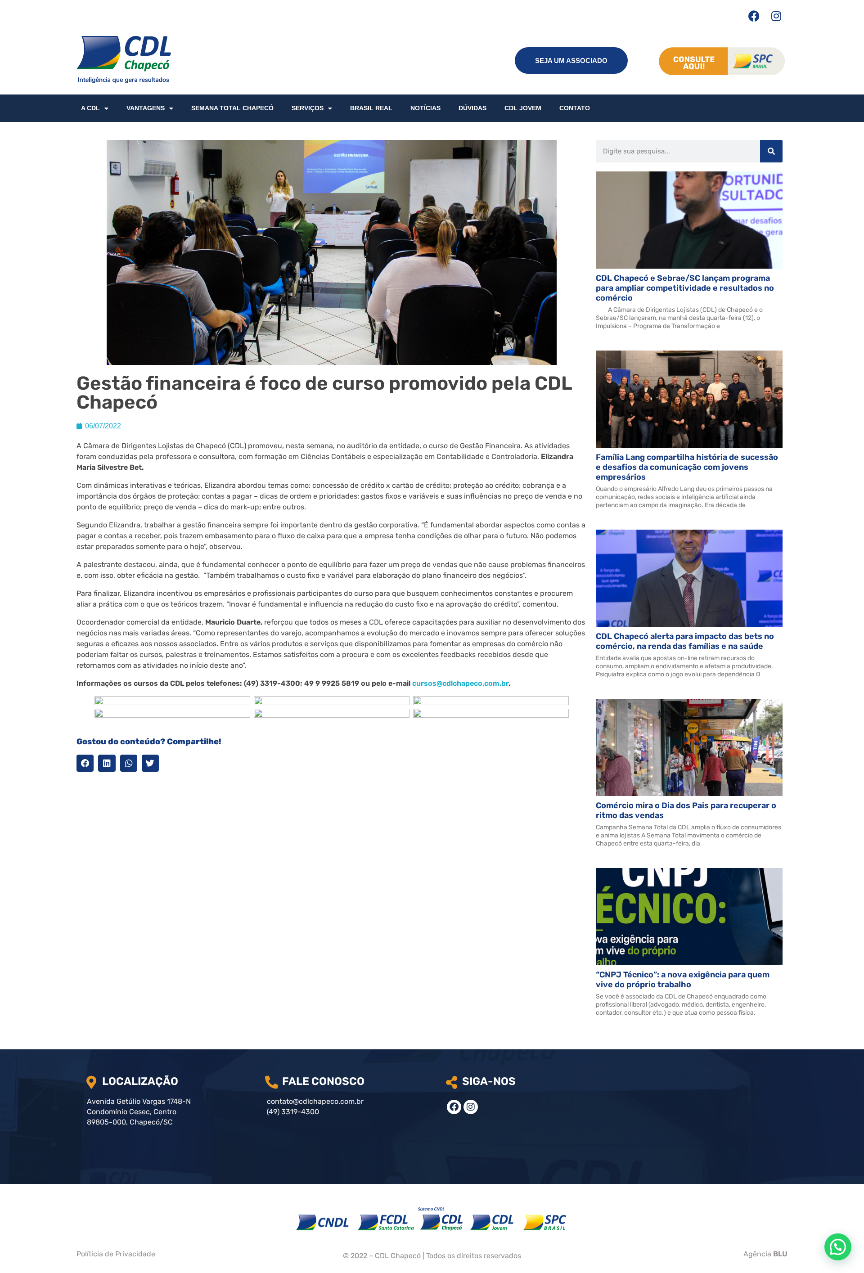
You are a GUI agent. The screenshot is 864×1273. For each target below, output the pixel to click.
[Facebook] (753, 15)
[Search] (771, 151)
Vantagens (145, 108)
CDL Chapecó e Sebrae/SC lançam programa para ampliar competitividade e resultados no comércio (685, 288)
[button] (85, 763)
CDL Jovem (522, 108)
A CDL (90, 108)
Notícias (425, 108)
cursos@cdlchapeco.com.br (460, 683)
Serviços (308, 108)
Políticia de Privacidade (115, 1254)
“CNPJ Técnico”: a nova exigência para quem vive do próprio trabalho (683, 980)
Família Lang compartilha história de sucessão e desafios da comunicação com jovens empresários (687, 467)
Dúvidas (472, 108)
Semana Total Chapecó (232, 108)
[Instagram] (776, 15)
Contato (574, 108)
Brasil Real (371, 108)
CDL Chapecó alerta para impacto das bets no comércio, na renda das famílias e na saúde (685, 641)
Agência (765, 1254)
